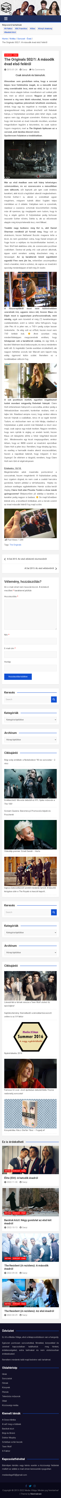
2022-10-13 (12, 1227)
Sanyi (24, 69)
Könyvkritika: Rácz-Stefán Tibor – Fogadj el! (24, 1130)
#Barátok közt (10, 32)
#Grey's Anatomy (45, 29)
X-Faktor (6, 1451)
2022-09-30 (12, 1273)
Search (54, 699)
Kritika (8, 1171)
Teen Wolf (7, 1446)
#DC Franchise (21, 29)
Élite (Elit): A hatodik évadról (21, 1177)
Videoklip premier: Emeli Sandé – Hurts (22, 851)
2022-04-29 (12, 1315)
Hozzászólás (11, 596)
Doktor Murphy (9, 1437)
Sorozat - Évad (11, 55)
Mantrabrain (36, 1494)
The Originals (15, 545)
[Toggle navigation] (6, 18)
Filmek (5, 1383)
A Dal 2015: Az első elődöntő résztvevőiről (27, 559)
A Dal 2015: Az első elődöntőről (39, 568)
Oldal (4, 1401)
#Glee (32, 29)
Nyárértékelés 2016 (13, 1053)
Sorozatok (7, 1378)
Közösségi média (10, 1405)
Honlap (7, 662)
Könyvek (6, 1387)
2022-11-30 (12, 1182)
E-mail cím (10, 648)
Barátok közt (8, 1428)
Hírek (4, 1374)
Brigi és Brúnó (8, 1433)
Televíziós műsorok (11, 1396)
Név (6, 634)
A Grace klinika (9, 1419)
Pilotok (5, 1392)
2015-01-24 (12, 69)
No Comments (38, 69)
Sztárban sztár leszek (12, 1442)
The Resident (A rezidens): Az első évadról (29, 1311)
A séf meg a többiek (11, 1424)
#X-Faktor (8, 29)
